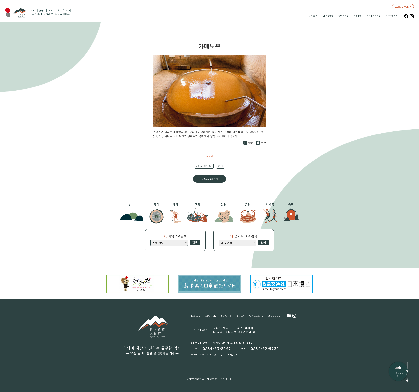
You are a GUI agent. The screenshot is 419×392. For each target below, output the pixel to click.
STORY (343, 16)
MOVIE (328, 16)
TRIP (358, 16)
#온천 (220, 166)
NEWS (313, 16)
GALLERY (373, 16)
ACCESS (392, 16)
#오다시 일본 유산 (204, 166)
